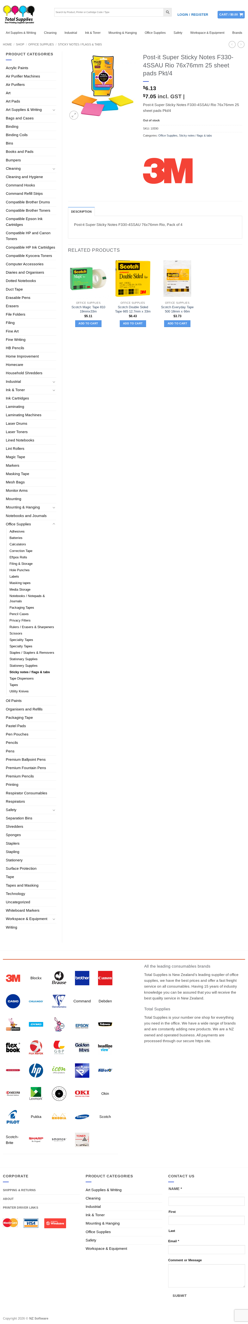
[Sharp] (36, 1140)
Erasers (12, 306)
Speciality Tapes (21, 640)
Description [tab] (81, 211)
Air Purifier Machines (23, 76)
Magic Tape (15, 457)
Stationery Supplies (23, 666)
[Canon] (105, 978)
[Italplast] (82, 1070)
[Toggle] (54, 109)
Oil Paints (14, 701)
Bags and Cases (20, 118)
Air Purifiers (15, 85)
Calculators (17, 544)
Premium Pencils (20, 776)
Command (82, 1001)
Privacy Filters (20, 620)
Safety (178, 32)
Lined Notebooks (20, 440)
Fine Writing (16, 340)
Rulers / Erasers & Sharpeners (31, 627)
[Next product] (232, 44)
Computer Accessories (25, 264)
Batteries (15, 538)
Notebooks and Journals (26, 516)
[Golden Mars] (82, 1047)
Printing (12, 785)
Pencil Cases (19, 614)
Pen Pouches (17, 734)
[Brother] (82, 978)
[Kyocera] (13, 1093)
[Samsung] (82, 1116)
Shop (20, 44)
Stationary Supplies (23, 659)
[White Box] (82, 1140)
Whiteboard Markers (23, 910)
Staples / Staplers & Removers (31, 653)
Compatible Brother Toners (28, 210)
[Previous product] (241, 44)
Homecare (14, 365)
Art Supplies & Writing (21, 32)
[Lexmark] (36, 1093)
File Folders (15, 314)
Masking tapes (20, 583)
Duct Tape (14, 289)
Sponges (13, 835)
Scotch (105, 1117)
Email (173, 1241)
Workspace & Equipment (207, 32)
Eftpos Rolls (18, 557)
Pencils (12, 743)
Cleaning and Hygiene (24, 177)
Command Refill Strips (24, 194)
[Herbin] (13, 1070)
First (172, 1212)
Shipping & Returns (19, 1190)
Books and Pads (20, 152)
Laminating (15, 407)
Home (7, 44)
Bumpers (13, 160)
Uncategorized (18, 902)
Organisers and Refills (24, 709)
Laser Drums (16, 423)
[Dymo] (36, 1024)
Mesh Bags (15, 482)
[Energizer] (59, 1024)
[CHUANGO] (36, 1001)
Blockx (36, 978)
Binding (12, 126)
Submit (180, 1296)
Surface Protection (21, 868)
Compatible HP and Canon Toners (28, 236)
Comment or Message (185, 1260)
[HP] (36, 1070)
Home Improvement (22, 356)
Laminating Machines (23, 415)
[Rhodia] (59, 1116)
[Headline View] (105, 1047)
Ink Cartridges (17, 398)
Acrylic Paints (17, 68)
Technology (15, 894)
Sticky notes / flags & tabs (80, 44)
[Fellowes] (105, 1024)
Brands (237, 32)
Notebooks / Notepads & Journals (27, 598)
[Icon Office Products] (59, 1070)
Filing (10, 323)
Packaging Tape (19, 718)
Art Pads (13, 101)
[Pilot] (13, 1116)
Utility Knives (19, 691)
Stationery (14, 860)
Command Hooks (20, 185)
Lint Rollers (15, 449)
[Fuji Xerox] (36, 1047)
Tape (10, 877)
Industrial (71, 32)
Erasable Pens (18, 298)
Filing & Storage (21, 564)
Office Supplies (155, 32)
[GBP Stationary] (59, 1047)
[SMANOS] (59, 1140)
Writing (11, 927)
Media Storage (19, 589)
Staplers (13, 843)
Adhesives (17, 531)
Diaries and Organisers (25, 272)
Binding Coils (17, 135)
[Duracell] (13, 1024)
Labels (14, 576)
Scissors (15, 633)
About (8, 1198)
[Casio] (13, 1001)
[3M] (168, 170)
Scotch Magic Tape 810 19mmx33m (88, 309)
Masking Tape (17, 474)
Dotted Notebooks (21, 281)
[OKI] (82, 1093)
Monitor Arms (17, 490)
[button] (193, 14)
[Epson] (82, 1024)
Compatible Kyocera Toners (29, 256)
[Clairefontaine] (59, 1001)
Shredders (14, 826)
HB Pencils (15, 348)
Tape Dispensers (21, 678)
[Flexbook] (13, 1047)
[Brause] (59, 978)
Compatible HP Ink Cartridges (30, 247)
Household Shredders (24, 373)
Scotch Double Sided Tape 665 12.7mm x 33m (133, 309)
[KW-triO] (105, 1070)
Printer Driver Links (20, 1207)
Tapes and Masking (22, 885)
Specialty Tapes (20, 646)
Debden (105, 1001)
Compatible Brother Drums (28, 202)
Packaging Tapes (21, 607)
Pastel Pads (16, 726)
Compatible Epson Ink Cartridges (24, 222)
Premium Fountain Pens (26, 768)
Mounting (13, 499)
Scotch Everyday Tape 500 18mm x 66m (177, 309)
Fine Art (12, 331)
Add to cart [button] (88, 323)
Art (8, 93)
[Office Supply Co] (59, 1093)
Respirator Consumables (26, 793)
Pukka (36, 1117)
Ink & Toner (93, 32)
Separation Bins (19, 818)
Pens (10, 751)
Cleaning (50, 32)
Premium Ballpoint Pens (26, 759)
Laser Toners (17, 432)
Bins (9, 143)
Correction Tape (20, 551)
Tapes (13, 685)
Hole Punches (19, 570)
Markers (12, 465)
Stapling (12, 852)
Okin (105, 1094)
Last (172, 1231)
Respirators (15, 801)
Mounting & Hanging (122, 32)
